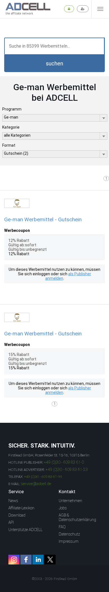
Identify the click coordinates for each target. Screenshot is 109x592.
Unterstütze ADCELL (25, 529)
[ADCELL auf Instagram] (14, 559)
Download (16, 515)
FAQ (62, 527)
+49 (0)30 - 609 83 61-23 (67, 469)
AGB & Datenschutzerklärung (77, 517)
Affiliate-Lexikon (21, 508)
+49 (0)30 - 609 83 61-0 (64, 462)
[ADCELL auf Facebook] (26, 559)
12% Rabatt (18, 254)
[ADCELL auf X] (50, 559)
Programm (12, 109)
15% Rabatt (18, 368)
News (13, 500)
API (11, 522)
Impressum (69, 541)
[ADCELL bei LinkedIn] (38, 559)
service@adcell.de (36, 484)
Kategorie (11, 127)
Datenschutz (69, 534)
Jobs (63, 508)
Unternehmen (70, 500)
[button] (54, 63)
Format (8, 145)
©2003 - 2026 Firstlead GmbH (54, 579)
